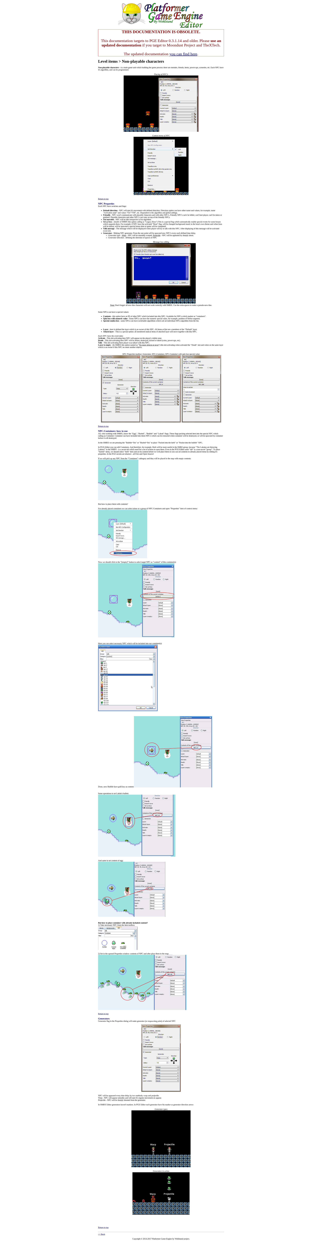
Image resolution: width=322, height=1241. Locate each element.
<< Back (101, 1234)
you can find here (183, 54)
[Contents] (161, 28)
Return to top (103, 199)
